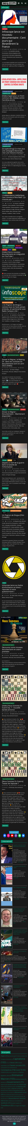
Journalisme (15, 108)
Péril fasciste (4, 1098)
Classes (22, 260)
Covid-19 (10, 262)
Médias (13, 93)
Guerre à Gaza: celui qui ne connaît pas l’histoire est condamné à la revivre (19, 910)
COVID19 (4, 1072)
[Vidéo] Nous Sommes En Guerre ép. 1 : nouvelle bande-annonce (12, 707)
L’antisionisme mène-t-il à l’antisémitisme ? (18, 986)
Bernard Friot (9, 523)
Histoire (4, 409)
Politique (5, 29)
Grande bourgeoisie (6, 533)
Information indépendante (15, 55)
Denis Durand (9, 529)
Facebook (8, 209)
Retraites (7, 1100)
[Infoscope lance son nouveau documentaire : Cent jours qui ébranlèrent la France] (14, 11)
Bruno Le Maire (22, 1056)
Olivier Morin (12, 535)
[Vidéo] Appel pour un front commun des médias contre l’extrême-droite (13, 98)
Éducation (18, 245)
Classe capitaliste (11, 205)
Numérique (15, 211)
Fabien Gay (8, 531)
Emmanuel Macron (13, 264)
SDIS (12, 268)
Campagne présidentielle (10, 525)
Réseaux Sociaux (18, 158)
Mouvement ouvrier (19, 1090)
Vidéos (15, 302)
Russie (13, 1100)
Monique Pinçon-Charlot (7, 1090)
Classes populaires (15, 207)
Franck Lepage (15, 531)
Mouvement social (11, 57)
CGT (21, 420)
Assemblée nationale (14, 51)
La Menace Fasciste (18, 91)
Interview (4, 319)
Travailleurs (9, 213)
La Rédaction (15, 49)
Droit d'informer (13, 104)
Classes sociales (17, 1065)
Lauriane (19, 266)
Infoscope (4, 57)
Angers (4, 27)
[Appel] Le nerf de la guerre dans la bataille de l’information (13, 464)
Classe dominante (20, 205)
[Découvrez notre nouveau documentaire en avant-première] (14, 617)
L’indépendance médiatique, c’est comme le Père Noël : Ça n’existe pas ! (13, 197)
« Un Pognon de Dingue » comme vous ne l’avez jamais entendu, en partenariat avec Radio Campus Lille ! (14, 308)
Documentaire (5, 53)
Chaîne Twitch (15, 595)
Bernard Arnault (13, 1056)
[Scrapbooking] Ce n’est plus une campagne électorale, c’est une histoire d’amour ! (13, 150)
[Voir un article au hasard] (25, 3)
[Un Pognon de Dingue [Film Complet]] (14, 494)
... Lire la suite (20, 862)
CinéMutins (4, 422)
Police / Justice (19, 247)
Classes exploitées (6, 207)
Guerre (4, 1084)
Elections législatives (14, 1072)
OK (14, 1123)
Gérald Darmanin (13, 1084)
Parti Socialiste (14, 428)
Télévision (4, 213)
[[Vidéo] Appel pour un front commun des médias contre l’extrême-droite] (14, 75)
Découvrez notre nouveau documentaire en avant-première (12, 649)
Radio (19, 211)
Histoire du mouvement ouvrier (9, 1086)
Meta (11, 211)
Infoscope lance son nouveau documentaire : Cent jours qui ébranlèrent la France (14, 39)
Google (12, 209)
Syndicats (17, 535)
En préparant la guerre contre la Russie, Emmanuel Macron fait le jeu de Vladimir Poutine (19, 966)
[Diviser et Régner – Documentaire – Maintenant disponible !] (14, 393)
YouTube (18, 213)
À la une (4, 460)
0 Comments (9, 203)
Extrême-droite (13, 106)
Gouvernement (5, 55)
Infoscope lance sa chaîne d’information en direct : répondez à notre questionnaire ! (12, 588)
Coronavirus (4, 262)
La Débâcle (14, 266)
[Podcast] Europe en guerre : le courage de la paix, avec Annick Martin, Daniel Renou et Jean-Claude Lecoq (20, 932)
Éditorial (4, 192)
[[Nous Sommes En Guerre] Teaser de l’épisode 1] (14, 751)
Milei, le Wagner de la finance (19, 887)
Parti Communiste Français (18, 1096)
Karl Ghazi (19, 533)
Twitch (14, 213)
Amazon (16, 203)
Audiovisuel (21, 203)
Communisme (5, 1067)
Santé (10, 249)
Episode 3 (4, 424)
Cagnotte (17, 471)
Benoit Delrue (17, 201)
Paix (9, 1096)
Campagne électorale (7, 91)
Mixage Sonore (13, 319)
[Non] (26, 1120)
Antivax (11, 420)
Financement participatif (7, 472)
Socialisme (19, 1100)
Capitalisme (4, 205)
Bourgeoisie (15, 523)
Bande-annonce (15, 713)
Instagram (22, 209)
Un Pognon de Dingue (7, 302)
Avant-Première (15, 655)
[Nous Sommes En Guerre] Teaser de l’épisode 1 (12, 782)
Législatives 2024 (6, 93)
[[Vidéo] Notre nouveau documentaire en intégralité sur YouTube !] (14, 230)
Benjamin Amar (18, 521)
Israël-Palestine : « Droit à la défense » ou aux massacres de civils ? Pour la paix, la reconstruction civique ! (20, 1009)
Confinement (13, 1067)
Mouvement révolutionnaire (8, 1092)
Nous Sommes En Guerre (8, 247)
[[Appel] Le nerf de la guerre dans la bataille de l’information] (14, 444)
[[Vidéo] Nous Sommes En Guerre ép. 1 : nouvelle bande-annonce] (14, 676)
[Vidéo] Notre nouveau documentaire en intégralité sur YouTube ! (13, 254)
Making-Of (16, 371)
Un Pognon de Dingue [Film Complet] (13, 516)
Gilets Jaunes (18, 424)
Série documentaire (18, 268)
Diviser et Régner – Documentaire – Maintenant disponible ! (13, 414)
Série (19, 428)
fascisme (4, 1082)
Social (14, 249)
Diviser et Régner (16, 262)
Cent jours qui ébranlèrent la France (16, 27)
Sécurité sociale (16, 1103)
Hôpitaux (4, 266)
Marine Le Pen (17, 1088)
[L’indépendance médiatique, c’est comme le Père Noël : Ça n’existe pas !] (14, 177)
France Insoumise (11, 424)
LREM (20, 426)
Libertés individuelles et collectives (16, 110)
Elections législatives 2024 (14, 53)
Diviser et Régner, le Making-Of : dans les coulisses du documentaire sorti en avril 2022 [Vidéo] (13, 362)
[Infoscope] (9, 3)
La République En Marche (12, 426)
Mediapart (4, 112)
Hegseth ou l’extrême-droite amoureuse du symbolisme (19, 845)
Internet (12, 158)
